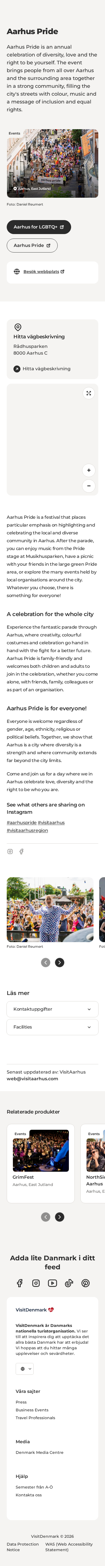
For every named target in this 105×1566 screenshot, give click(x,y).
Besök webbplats (41, 271)
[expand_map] (89, 393)
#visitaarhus (51, 822)
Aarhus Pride (29, 245)
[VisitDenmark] (35, 1310)
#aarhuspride (22, 822)
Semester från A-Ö (34, 1487)
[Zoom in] (88, 470)
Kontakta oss (29, 1494)
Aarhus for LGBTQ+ (35, 227)
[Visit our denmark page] (19, 1283)
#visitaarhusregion (27, 830)
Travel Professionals (35, 1417)
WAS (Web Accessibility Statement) (69, 1547)
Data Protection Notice (23, 1547)
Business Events (32, 1409)
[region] (52, 440)
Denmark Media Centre (40, 1452)
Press (21, 1402)
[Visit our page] (36, 1283)
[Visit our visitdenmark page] (52, 1283)
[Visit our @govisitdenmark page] (69, 1283)
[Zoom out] (88, 486)
